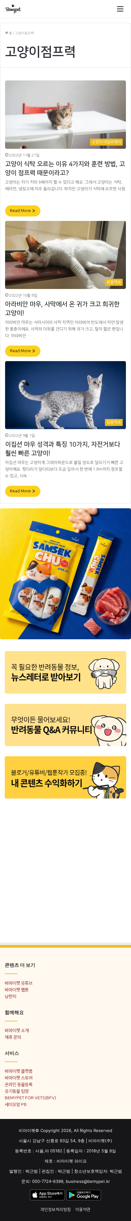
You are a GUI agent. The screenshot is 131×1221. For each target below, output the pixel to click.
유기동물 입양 (17, 1091)
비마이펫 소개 (17, 1030)
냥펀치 (10, 996)
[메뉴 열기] (120, 9)
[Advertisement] (65, 870)
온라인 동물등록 (18, 1084)
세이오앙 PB (16, 1104)
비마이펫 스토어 (18, 1077)
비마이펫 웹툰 (17, 989)
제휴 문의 (13, 1037)
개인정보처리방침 (55, 1209)
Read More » (23, 211)
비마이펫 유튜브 (18, 983)
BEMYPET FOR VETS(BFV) (30, 1097)
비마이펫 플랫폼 (18, 1071)
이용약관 (83, 1209)
